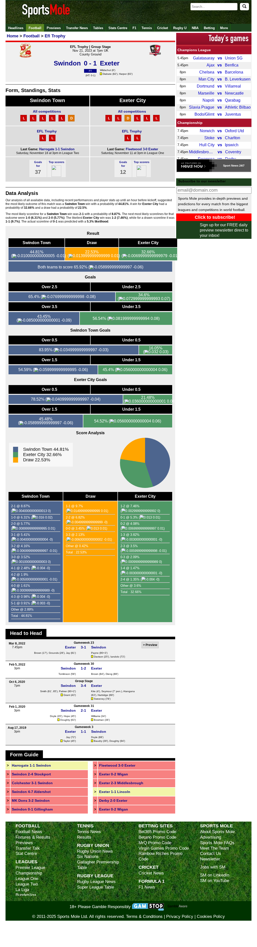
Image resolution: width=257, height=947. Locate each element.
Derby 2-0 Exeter (113, 800)
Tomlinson (64, 674)
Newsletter (210, 859)
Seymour (106, 691)
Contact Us (210, 853)
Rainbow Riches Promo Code (160, 856)
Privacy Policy (179, 916)
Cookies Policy (211, 916)
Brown (37, 652)
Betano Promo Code (157, 837)
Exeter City (132, 100)
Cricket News (151, 873)
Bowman (99, 719)
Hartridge (103, 695)
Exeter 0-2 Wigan (113, 774)
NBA (195, 28)
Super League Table (95, 887)
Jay (68, 652)
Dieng (109, 674)
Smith (43, 691)
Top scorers (56, 162)
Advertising (210, 837)
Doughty (65, 719)
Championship (190, 123)
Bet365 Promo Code (157, 831)
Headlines (15, 28)
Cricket (162, 28)
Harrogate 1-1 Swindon (57, 149)
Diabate (107, 73)
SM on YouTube (214, 880)
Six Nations (88, 856)
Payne (95, 652)
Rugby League (95, 875)
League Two (27, 884)
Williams (95, 716)
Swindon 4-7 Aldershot (31, 792)
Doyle (53, 716)
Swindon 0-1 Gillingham (32, 809)
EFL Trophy (47, 131)
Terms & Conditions (144, 916)
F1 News (147, 887)
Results (84, 837)
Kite (93, 691)
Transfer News (77, 28)
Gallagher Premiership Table (98, 865)
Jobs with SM (212, 867)
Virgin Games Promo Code (164, 848)
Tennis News (89, 831)
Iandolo (114, 656)
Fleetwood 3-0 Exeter (142, 149)
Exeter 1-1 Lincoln (114, 792)
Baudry (98, 741)
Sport (226, 165)
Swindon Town (47, 100)
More (224, 28)
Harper (123, 73)
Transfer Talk (28, 848)
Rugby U (179, 28)
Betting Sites (156, 825)
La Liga (22, 889)
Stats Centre (117, 28)
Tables (98, 28)
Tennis (147, 28)
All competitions (47, 111)
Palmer (63, 691)
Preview (151, 645)
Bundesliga (26, 895)
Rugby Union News (95, 851)
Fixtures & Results (33, 837)
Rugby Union (93, 845)
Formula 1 (152, 881)
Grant (66, 695)
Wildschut (105, 70)
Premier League (30, 867)
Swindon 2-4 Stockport (31, 774)
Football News (29, 831)
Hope (67, 716)
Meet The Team (214, 848)
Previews (54, 28)
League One (27, 878)
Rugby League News (96, 881)
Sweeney (99, 698)
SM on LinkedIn (214, 875)
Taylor (66, 741)
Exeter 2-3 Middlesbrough (121, 783)
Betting (209, 28)
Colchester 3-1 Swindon (32, 783)
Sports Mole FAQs (217, 842)
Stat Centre (26, 853)
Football (35, 28)
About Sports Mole (217, 831)
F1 (134, 28)
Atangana (129, 691)
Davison (98, 656)
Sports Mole (216, 825)
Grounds (54, 652)
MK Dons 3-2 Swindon (31, 800)
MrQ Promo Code (155, 842)
